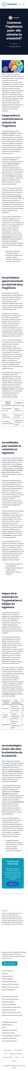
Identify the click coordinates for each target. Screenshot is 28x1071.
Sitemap (17, 1057)
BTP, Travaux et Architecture (10, 999)
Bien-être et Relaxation (8, 989)
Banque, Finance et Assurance (10, 987)
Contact (14, 1060)
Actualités (5, 973)
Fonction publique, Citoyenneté (11, 1035)
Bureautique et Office (8, 1002)
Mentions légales (7, 1050)
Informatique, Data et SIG (15, 46)
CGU (6, 1053)
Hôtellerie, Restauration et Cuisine (12, 1015)
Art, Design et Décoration (9, 981)
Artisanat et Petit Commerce (10, 984)
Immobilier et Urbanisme (9, 1038)
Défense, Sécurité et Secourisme (11, 1012)
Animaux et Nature (7, 976)
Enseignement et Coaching (9, 1030)
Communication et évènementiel (11, 1007)
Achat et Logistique (7, 971)
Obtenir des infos (13, 884)
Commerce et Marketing (9, 1004)
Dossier (4, 1027)
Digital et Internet (7, 1025)
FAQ (22, 1057)
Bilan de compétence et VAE (10, 996)
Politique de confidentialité (15, 1053)
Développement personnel (9, 1022)
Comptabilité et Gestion (9, 1010)
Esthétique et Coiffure (8, 1033)
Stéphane (4, 911)
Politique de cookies (7, 1057)
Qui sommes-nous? (18, 1050)
